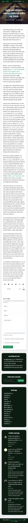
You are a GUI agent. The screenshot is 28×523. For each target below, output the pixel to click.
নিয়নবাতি (13, 521)
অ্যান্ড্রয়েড (6, 396)
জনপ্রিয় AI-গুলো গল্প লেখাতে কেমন (15, 176)
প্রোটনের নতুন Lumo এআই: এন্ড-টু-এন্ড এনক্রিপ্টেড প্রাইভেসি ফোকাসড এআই (15, 466)
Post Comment (8, 347)
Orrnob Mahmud (12, 481)
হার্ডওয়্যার (6, 424)
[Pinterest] (12, 284)
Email (5, 311)
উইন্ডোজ (6, 398)
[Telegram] (19, 284)
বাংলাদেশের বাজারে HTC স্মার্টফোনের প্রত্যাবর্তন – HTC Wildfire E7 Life (15, 440)
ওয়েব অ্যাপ (6, 402)
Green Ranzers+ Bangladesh (16, 520)
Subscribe (21, 380)
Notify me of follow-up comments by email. (14, 339)
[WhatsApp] (23, 284)
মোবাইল (6, 416)
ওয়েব (5, 400)
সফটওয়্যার (6, 422)
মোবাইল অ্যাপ (7, 418)
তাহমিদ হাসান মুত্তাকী (13, 436)
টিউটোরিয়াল (7, 406)
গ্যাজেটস (6, 404)
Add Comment (7, 320)
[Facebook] (5, 284)
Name (5, 306)
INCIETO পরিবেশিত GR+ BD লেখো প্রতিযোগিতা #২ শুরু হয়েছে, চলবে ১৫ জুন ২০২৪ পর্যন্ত (13, 362)
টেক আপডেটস (7, 410)
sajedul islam (11, 449)
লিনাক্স (6, 420)
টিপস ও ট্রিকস (7, 408)
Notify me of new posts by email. (12, 343)
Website (6, 315)
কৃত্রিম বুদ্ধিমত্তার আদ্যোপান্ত (15, 74)
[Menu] (25, 1)
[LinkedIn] (16, 284)
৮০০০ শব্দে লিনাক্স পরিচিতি (17, 70)
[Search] (23, 1)
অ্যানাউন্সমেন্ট (7, 394)
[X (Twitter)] (8, 284)
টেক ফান (6, 414)
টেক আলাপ (7, 412)
